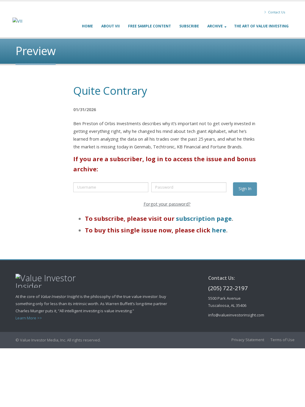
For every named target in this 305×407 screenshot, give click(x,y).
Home (87, 26)
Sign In (245, 188)
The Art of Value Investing (261, 26)
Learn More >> (28, 318)
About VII (110, 26)
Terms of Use (282, 339)
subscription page (204, 218)
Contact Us (276, 12)
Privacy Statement (247, 339)
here (219, 230)
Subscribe (189, 26)
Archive (215, 26)
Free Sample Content (149, 26)
